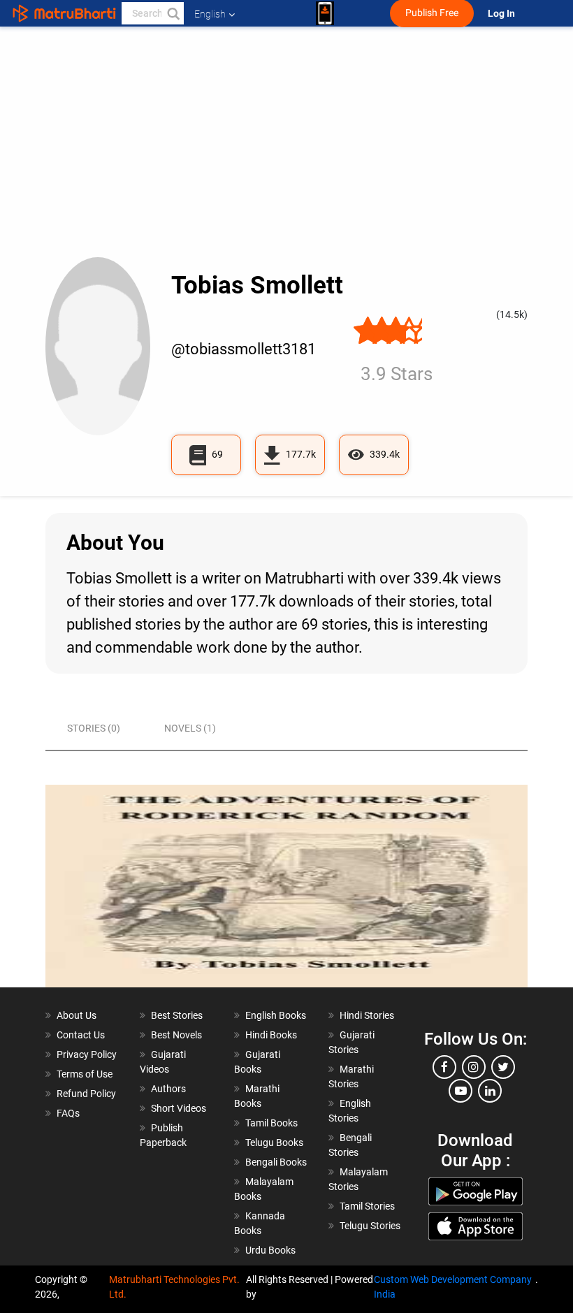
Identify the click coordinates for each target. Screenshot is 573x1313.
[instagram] (474, 1067)
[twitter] (503, 1067)
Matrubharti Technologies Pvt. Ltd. (174, 1287)
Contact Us (81, 1034)
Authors (168, 1088)
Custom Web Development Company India (453, 1287)
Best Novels (176, 1034)
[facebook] (444, 1067)
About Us (76, 1015)
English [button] (210, 14)
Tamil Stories (367, 1206)
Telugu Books (274, 1142)
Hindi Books (271, 1034)
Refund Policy (86, 1093)
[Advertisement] (286, 152)
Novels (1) (190, 728)
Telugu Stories (370, 1225)
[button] (172, 13)
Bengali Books (276, 1162)
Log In (502, 13)
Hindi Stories (367, 1015)
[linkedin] (490, 1091)
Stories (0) (93, 728)
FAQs (68, 1113)
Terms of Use (85, 1074)
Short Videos (178, 1108)
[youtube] (460, 1091)
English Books (275, 1015)
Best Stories (177, 1015)
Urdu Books (270, 1250)
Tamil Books (271, 1123)
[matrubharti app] (325, 13)
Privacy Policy (87, 1054)
